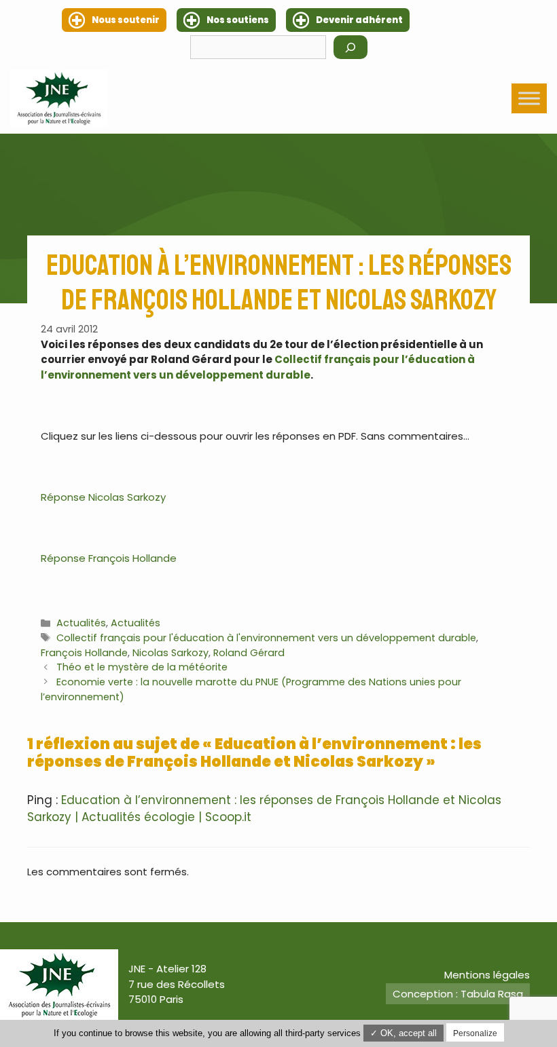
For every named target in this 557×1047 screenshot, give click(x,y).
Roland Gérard (249, 653)
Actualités (81, 623)
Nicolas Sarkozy (170, 653)
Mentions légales (487, 975)
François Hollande (84, 653)
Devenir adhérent (359, 20)
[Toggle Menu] (529, 98)
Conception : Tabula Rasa (458, 994)
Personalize (475, 1033)
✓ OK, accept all (403, 1033)
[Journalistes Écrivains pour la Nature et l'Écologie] (58, 98)
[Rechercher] (350, 47)
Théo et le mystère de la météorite (142, 667)
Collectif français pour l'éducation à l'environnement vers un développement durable (266, 638)
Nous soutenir (126, 20)
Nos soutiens (237, 20)
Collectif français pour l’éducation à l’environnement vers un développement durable (258, 367)
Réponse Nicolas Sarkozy (103, 497)
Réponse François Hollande (109, 558)
